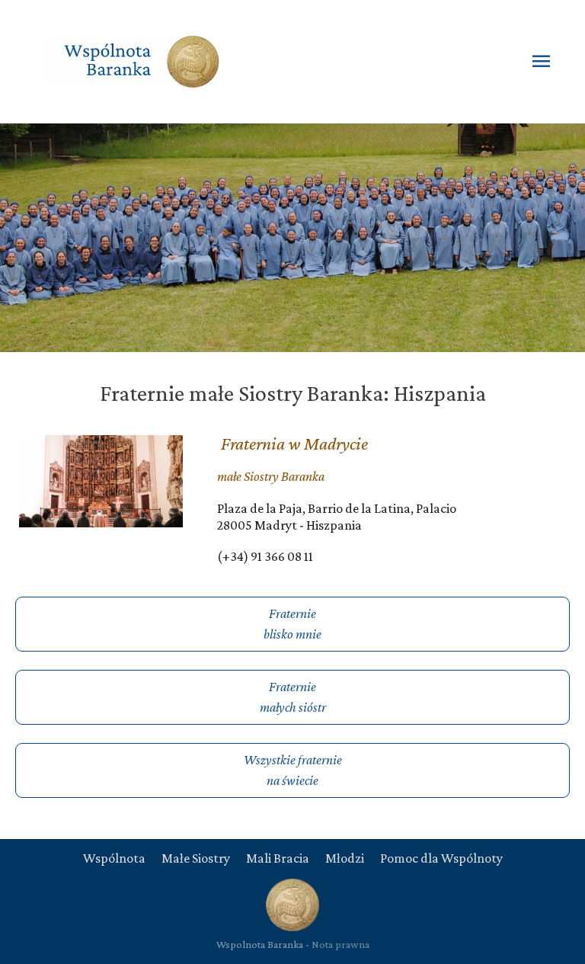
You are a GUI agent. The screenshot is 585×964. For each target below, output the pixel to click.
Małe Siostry (195, 858)
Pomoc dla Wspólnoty (441, 858)
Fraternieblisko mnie (292, 624)
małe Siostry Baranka (270, 476)
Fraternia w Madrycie (294, 443)
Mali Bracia (277, 858)
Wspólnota (114, 858)
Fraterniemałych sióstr (293, 697)
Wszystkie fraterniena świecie (293, 770)
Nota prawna (340, 944)
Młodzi (344, 858)
